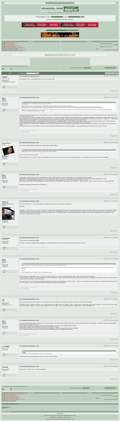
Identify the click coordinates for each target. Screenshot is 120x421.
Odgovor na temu (114, 90)
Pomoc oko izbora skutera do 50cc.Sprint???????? (15, 50)
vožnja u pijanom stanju (10, 46)
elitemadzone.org (5, 66)
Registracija (49, 19)
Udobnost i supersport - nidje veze (12, 397)
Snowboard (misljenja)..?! (10, 43)
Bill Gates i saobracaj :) (10, 44)
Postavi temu (107, 67)
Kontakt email (60, 413)
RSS (66, 12)
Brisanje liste (115, 44)
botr (23, 265)
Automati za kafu (48, 419)
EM (68, 417)
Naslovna (48, 3)
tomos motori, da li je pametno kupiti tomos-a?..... (15, 47)
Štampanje (113, 73)
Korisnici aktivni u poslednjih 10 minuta (10, 403)
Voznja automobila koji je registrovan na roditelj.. (15, 394)
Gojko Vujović (60, 415)
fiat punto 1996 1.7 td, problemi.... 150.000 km (15, 49)
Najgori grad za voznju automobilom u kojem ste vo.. (16, 399)
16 (110, 49)
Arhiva (65, 417)
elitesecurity (51, 12)
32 (111, 49)
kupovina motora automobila (11, 400)
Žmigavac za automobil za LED (11, 395)
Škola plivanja (63, 419)
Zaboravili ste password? (56, 19)
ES (69, 417)
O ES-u (60, 3)
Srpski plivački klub (56, 419)
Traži (37, 73)
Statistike (72, 3)
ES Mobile (70, 12)
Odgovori (113, 67)
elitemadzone (58, 12)
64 (113, 49)
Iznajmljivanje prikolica (70, 419)
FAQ (52, 3)
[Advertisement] (60, 61)
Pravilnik (56, 3)
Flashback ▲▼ (64, 19)
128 (115, 49)
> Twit (89, 67)
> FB (86, 67)
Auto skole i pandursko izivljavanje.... (13, 45)
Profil (4, 87)
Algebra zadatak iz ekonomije (11, 42)
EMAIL (63, 12)
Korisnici (67, 3)
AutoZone (11, 66)
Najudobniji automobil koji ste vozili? (20, 66)
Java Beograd (25, 103)
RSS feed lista (60, 417)
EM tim (74, 415)
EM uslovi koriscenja (48, 415)
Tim (63, 3)
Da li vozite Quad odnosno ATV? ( (12, 398)
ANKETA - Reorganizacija (10, 401)
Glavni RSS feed (53, 417)
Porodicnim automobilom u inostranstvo (13, 396)
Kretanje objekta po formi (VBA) (12, 48)
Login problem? (70, 19)
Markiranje (108, 73)
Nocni (23, 151)
